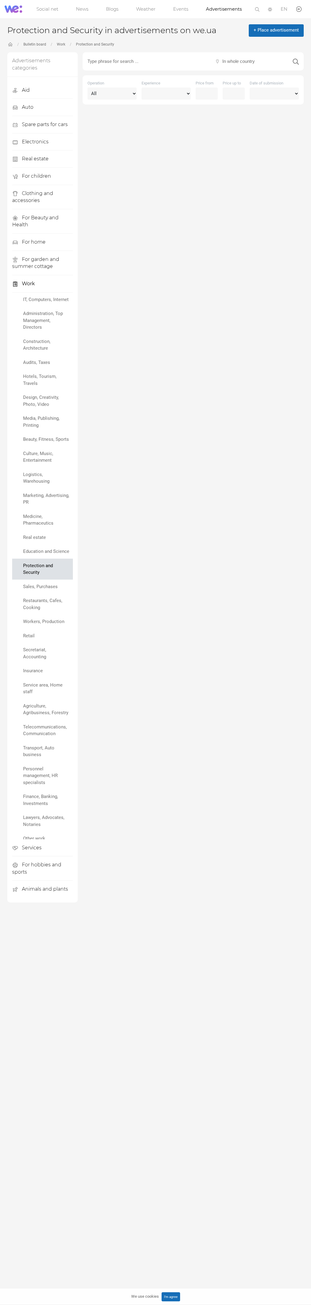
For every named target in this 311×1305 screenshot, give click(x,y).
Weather (146, 9)
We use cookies (145, 1296)
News (82, 9)
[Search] (257, 9)
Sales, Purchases (40, 586)
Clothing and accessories (32, 197)
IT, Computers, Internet (46, 299)
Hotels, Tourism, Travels (39, 380)
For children (36, 176)
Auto (27, 107)
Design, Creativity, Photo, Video (41, 401)
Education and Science (46, 551)
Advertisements (224, 9)
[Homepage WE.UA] (10, 44)
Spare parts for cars (44, 124)
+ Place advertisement (276, 30)
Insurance (33, 670)
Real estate (35, 159)
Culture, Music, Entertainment (38, 457)
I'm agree (171, 1297)
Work (61, 44)
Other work (34, 838)
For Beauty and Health (35, 221)
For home (33, 242)
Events (180, 9)
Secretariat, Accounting (34, 653)
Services (31, 848)
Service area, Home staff (43, 688)
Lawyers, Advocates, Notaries (43, 821)
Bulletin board (34, 44)
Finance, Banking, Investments (40, 800)
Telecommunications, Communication (45, 730)
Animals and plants (44, 889)
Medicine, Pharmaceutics (38, 520)
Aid (25, 90)
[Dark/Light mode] (270, 9)
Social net (47, 9)
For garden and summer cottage (35, 262)
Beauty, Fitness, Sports (46, 439)
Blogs (112, 9)
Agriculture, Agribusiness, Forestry (45, 709)
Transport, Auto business (38, 751)
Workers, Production (43, 621)
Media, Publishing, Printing (41, 422)
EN (284, 9)
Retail (29, 636)
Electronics (35, 142)
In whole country (238, 61)
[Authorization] (299, 8)
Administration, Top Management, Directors (43, 320)
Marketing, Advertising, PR (46, 499)
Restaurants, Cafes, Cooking (42, 604)
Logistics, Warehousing (36, 478)
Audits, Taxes (36, 362)
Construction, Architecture (36, 345)
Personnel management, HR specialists (40, 775)
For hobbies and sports (36, 868)
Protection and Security (95, 44)
